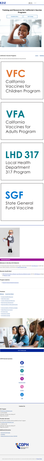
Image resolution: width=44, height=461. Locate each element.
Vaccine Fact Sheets (9, 294)
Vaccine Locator (22, 382)
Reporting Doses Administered (7, 302)
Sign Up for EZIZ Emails (5, 432)
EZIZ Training (30, 16)
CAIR (22, 398)
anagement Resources (8, 300)
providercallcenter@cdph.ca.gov (7, 422)
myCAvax (22, 366)
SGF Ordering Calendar (5, 315)
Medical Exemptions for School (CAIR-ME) (9, 436)
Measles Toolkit (7, 275)
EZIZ (3, 3)
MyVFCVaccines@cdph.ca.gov (6, 411)
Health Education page (22, 267)
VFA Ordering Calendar (5, 313)
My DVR (22, 390)
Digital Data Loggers (5, 298)
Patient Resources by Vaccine (7, 309)
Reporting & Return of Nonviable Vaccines (9, 304)
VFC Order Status (4, 311)
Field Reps (42, 55)
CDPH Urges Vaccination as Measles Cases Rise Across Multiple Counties (16, 274)
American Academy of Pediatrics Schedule (9, 308)
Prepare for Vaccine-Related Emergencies (10, 282)
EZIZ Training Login (22, 350)
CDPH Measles (37, 274)
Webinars (2, 294)
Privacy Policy (39, 459)
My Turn (22, 374)
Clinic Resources (34, 265)
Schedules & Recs (14, 16)
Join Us (36, 55)
